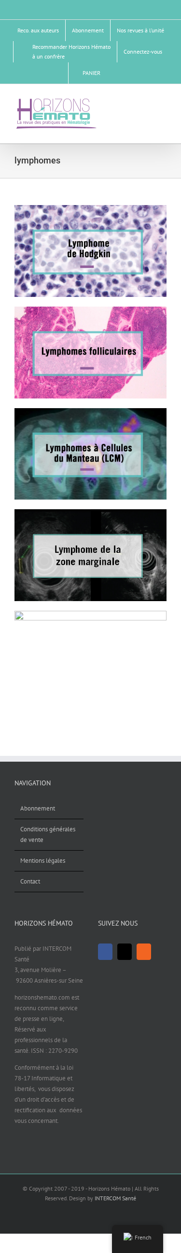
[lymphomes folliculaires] (90, 310)
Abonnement (37, 808)
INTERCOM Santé (115, 1198)
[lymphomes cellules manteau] (90, 411)
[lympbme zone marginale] (90, 512)
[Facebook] (105, 951)
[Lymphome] (90, 208)
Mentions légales (42, 860)
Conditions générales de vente (47, 834)
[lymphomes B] (90, 614)
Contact (30, 881)
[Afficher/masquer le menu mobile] (163, 101)
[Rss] (144, 951)
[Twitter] (124, 951)
